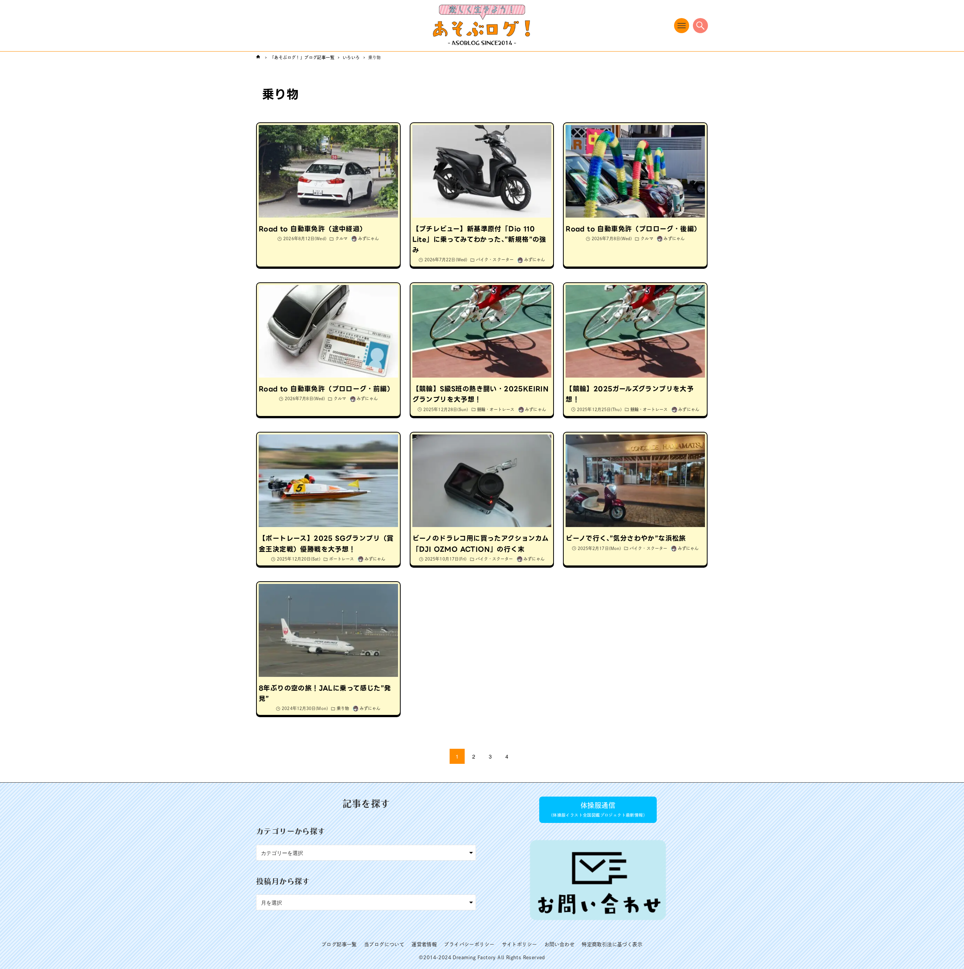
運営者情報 (424, 944)
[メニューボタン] (681, 25)
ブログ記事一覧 (339, 944)
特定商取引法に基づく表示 (612, 944)
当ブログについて (384, 944)
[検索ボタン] (700, 25)
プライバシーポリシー (469, 944)
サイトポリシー (519, 944)
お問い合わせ (560, 944)
